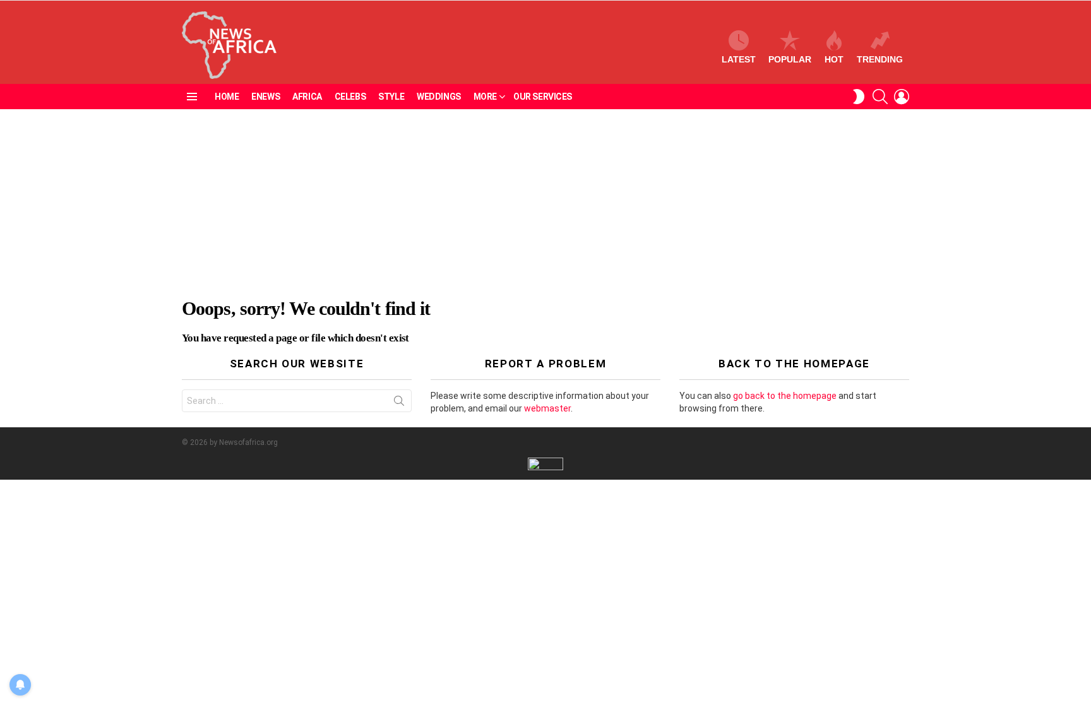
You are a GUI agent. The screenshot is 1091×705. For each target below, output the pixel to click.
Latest (739, 59)
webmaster (547, 408)
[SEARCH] (880, 96)
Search (399, 403)
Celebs (350, 97)
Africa (306, 97)
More (485, 97)
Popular (789, 59)
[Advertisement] (545, 204)
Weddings (439, 97)
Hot (834, 59)
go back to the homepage (785, 396)
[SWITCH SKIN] (858, 96)
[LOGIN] (901, 96)
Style (391, 97)
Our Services (542, 97)
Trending (880, 59)
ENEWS (265, 97)
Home (227, 97)
